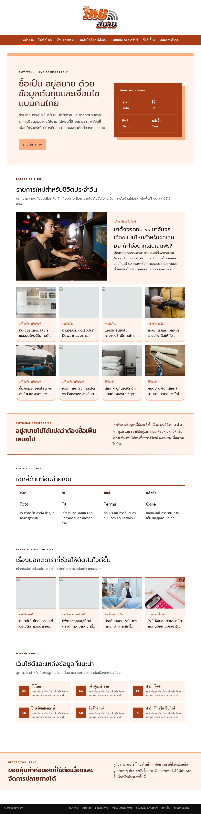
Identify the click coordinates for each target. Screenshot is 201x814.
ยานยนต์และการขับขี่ (124, 40)
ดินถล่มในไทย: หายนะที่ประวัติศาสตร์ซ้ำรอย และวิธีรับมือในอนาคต (36, 626)
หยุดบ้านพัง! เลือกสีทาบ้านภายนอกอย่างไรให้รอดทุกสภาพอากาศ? (164, 394)
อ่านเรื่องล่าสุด (32, 144)
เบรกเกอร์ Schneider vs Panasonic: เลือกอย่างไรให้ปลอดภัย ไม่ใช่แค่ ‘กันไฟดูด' (79, 397)
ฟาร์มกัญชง (153, 686)
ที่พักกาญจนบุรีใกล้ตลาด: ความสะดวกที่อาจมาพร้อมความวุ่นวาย (77, 629)
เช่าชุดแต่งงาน (99, 686)
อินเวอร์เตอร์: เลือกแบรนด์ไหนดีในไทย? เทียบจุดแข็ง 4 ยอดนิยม (34, 339)
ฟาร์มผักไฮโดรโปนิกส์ (160, 708)
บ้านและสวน (65, 40)
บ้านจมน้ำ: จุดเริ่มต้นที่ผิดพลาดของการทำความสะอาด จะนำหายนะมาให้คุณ (78, 339)
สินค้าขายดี (96, 708)
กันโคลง (37, 686)
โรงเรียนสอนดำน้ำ (44, 708)
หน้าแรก (28, 40)
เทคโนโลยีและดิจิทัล (92, 40)
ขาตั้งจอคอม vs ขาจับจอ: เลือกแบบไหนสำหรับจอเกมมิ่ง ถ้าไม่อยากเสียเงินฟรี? (144, 237)
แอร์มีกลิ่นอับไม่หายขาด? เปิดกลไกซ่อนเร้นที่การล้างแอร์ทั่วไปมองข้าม (121, 339)
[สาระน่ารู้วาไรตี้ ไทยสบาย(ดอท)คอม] (100, 17)
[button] (192, 40)
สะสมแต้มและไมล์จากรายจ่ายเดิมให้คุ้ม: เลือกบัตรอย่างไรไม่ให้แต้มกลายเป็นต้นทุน (164, 339)
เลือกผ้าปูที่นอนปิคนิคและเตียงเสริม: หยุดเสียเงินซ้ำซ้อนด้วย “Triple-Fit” (120, 397)
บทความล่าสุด (169, 40)
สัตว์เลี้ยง (149, 40)
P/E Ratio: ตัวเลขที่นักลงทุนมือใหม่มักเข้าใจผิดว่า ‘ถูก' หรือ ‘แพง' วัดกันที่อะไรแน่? (165, 629)
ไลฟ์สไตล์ (45, 40)
